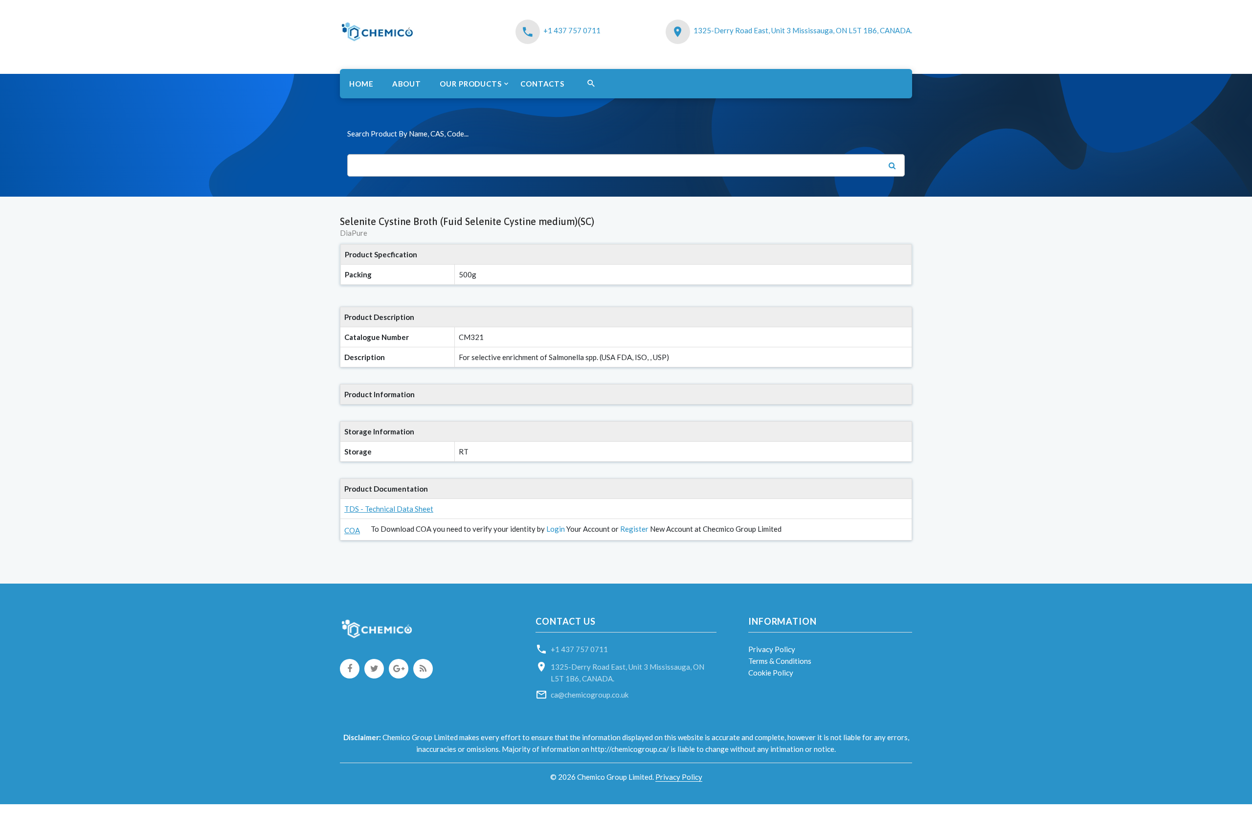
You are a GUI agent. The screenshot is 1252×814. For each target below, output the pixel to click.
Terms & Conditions (779, 660)
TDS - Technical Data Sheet (388, 508)
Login (555, 528)
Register (634, 528)
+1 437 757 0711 (572, 30)
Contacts (542, 83)
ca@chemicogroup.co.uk (589, 694)
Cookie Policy (770, 672)
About (407, 83)
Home (361, 83)
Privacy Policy (771, 649)
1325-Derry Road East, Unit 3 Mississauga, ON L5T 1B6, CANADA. (802, 30)
